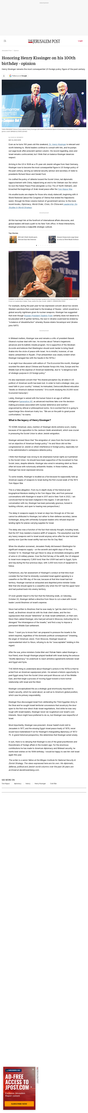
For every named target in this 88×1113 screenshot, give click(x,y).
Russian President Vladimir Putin (38, 315)
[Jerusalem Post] (44, 41)
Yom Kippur (6, 783)
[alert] (19, 1088)
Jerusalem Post (7, 50)
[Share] (4, 76)
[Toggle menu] (5, 40)
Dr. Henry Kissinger (57, 144)
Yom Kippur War (65, 189)
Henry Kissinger (40, 783)
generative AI (26, 401)
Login (80, 41)
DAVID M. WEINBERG (17, 137)
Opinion (16, 50)
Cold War (53, 783)
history (28, 783)
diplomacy (17, 783)
